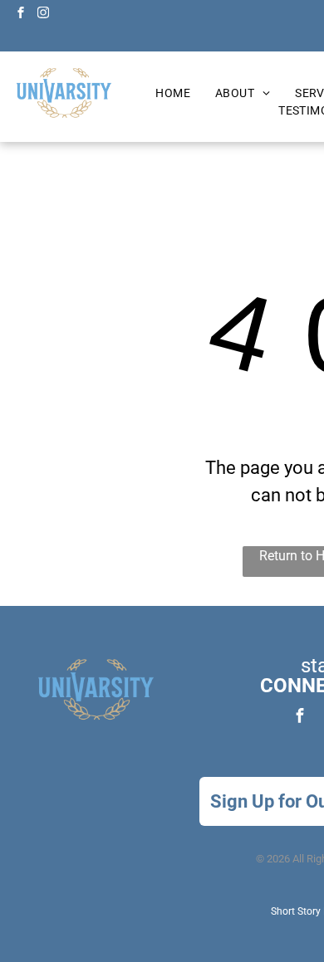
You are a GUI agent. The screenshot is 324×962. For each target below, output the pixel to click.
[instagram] (43, 14)
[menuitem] (173, 93)
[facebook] (20, 14)
